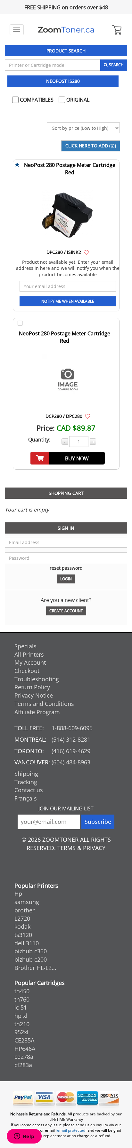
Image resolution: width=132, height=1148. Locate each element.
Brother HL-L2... (35, 968)
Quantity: (39, 439)
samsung (26, 902)
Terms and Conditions (44, 703)
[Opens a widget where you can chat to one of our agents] (24, 1137)
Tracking (25, 782)
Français (25, 798)
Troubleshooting (36, 679)
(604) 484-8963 (71, 762)
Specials (25, 646)
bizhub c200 (30, 959)
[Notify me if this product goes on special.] (86, 251)
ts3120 (23, 935)
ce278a (23, 1056)
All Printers (29, 654)
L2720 (22, 918)
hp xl (21, 1015)
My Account (30, 662)
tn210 (21, 1024)
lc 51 (20, 1007)
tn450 (21, 991)
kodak (22, 926)
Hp (18, 893)
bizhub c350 (30, 951)
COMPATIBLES (36, 99)
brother (24, 910)
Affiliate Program (37, 712)
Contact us (28, 790)
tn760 (21, 999)
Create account (66, 610)
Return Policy (32, 687)
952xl (21, 1032)
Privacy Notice (33, 695)
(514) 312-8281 (71, 739)
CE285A (24, 1040)
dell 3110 (26, 943)
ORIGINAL (77, 99)
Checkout (26, 671)
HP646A (24, 1048)
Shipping (26, 773)
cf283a (23, 1065)
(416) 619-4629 (71, 751)
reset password (66, 568)
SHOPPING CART (66, 493)
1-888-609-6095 (72, 728)
